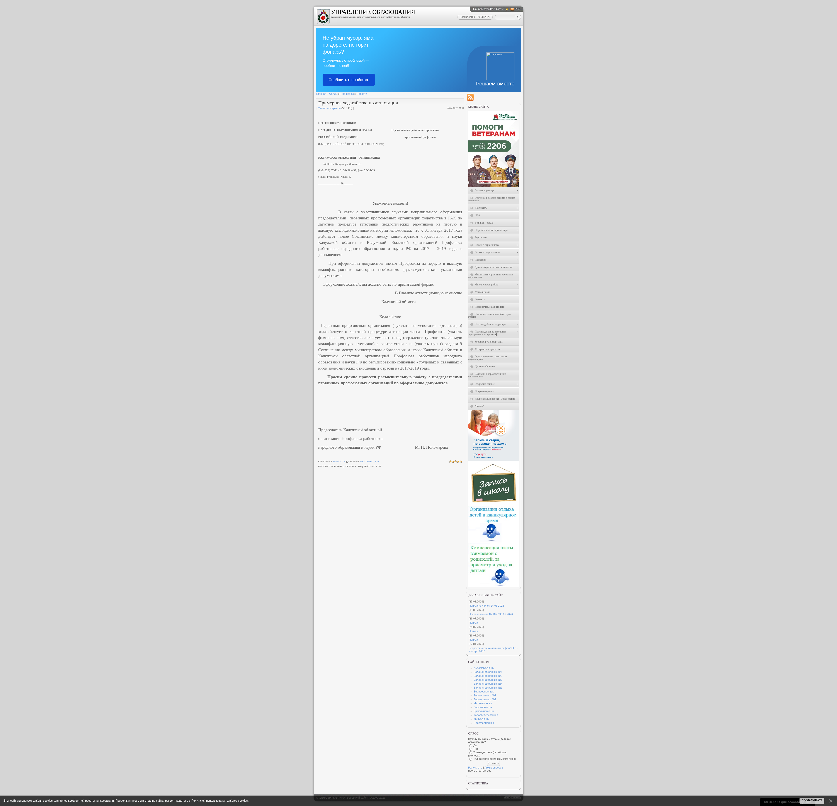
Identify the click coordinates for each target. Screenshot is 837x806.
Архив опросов (494, 767)
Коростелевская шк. (486, 715)
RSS (517, 9)
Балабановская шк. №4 (488, 683)
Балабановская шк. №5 (488, 687)
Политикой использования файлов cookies (219, 800)
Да (475, 745)
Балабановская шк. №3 (488, 679)
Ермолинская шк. (484, 711)
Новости (362, 93)
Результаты (475, 767)
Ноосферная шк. (484, 723)
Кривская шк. (482, 719)
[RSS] (470, 97)
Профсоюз (347, 93)
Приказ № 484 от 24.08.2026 (486, 605)
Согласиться (812, 800)
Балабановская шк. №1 (488, 672)
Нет (475, 748)
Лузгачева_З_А (369, 461)
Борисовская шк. (484, 691)
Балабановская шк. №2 (488, 675)
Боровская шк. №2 (485, 699)
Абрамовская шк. (484, 668)
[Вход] (507, 9)
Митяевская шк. (483, 703)
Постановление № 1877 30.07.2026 (491, 614)
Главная (321, 93)
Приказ (473, 622)
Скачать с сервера (329, 108)
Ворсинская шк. (483, 707)
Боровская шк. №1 (485, 695)
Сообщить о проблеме (348, 80)
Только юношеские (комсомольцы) (494, 758)
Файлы (333, 93)
